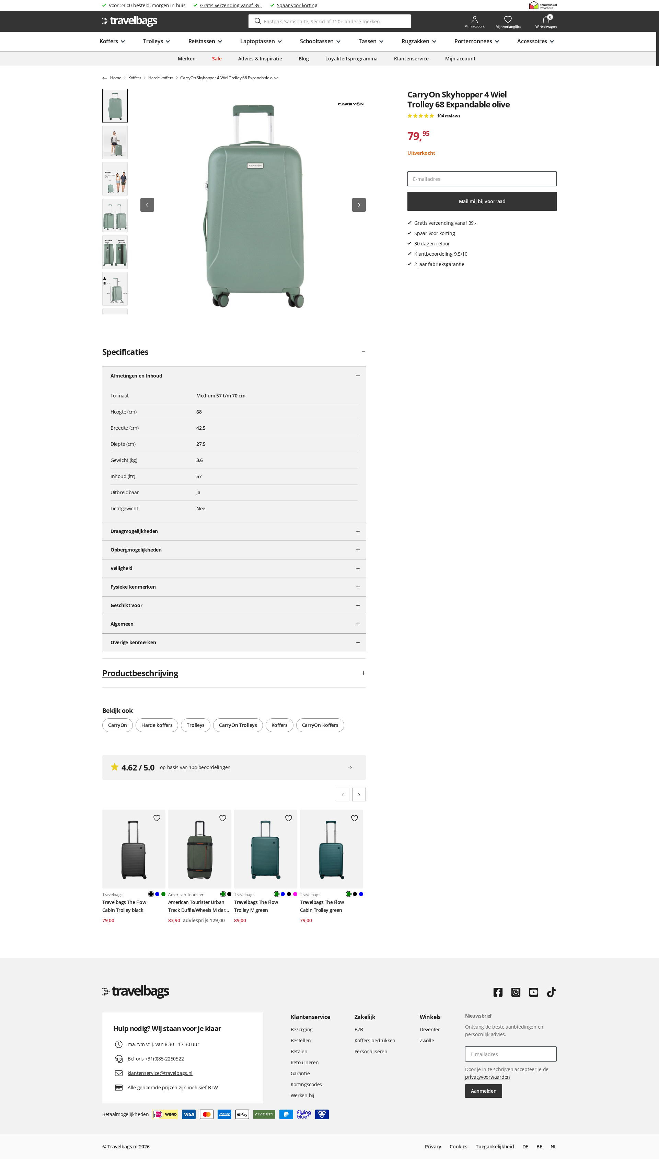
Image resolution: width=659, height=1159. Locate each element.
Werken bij (302, 1095)
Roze (295, 894)
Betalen (299, 1051)
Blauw (157, 894)
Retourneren (305, 1062)
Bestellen (301, 1040)
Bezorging (302, 1029)
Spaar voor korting (297, 5)
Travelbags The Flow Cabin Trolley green (322, 906)
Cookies (458, 1146)
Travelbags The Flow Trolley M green (256, 906)
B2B (359, 1029)
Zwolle (427, 1040)
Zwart (229, 894)
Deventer (430, 1029)
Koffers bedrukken (375, 1040)
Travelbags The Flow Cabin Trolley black (124, 906)
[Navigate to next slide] (359, 794)
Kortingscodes (306, 1084)
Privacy (433, 1146)
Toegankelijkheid (495, 1146)
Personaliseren (371, 1051)
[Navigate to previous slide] (342, 794)
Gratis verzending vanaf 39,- (231, 5)
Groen (163, 894)
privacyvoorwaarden (487, 1077)
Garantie (300, 1073)
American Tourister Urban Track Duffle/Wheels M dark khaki (198, 906)
